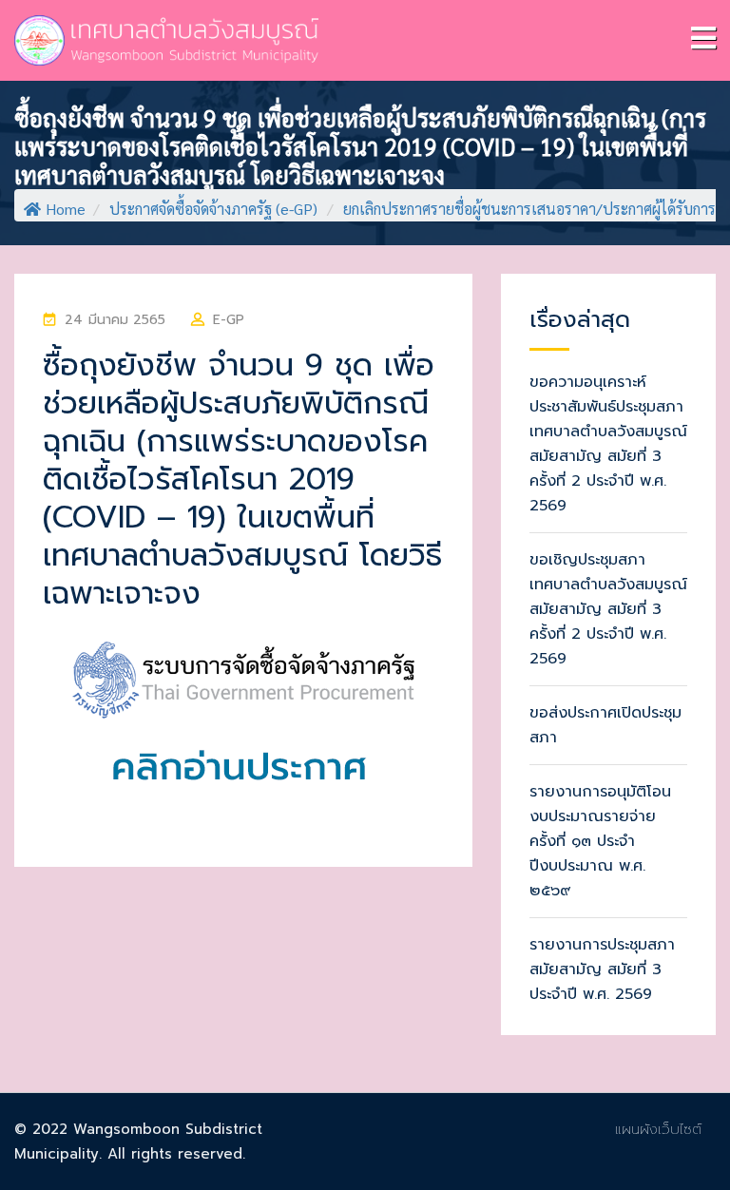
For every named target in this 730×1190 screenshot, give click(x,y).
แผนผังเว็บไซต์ (658, 1129)
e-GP (228, 320)
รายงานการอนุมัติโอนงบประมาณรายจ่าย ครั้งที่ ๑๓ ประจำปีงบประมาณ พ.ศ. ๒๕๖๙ (600, 841)
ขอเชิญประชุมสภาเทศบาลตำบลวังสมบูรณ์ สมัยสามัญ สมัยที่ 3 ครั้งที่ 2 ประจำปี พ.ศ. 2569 (608, 609)
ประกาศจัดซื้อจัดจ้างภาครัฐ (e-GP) (213, 209)
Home (66, 209)
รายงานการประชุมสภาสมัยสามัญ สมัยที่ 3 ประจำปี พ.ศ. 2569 (602, 969)
